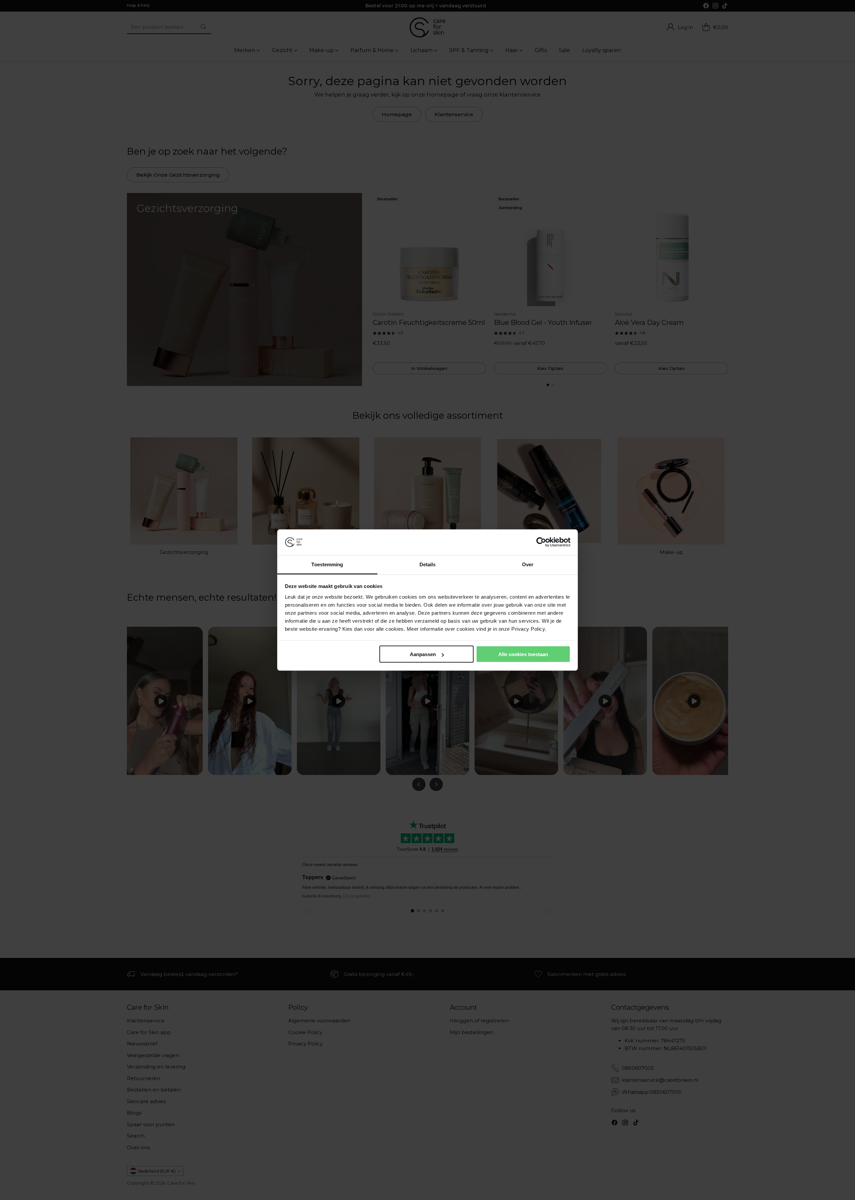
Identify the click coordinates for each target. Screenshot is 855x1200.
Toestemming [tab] (327, 564)
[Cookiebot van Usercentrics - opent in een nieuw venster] (541, 542)
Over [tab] (527, 564)
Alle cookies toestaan (523, 654)
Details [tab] (427, 564)
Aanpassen (423, 654)
